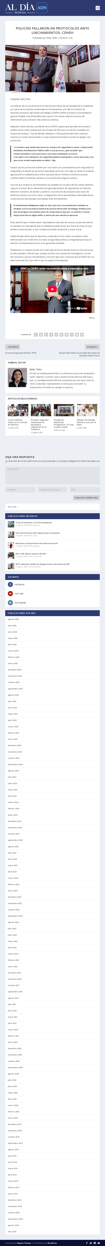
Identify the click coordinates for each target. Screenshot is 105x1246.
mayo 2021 (13, 1017)
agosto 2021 (13, 998)
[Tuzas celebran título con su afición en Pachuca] (18, 410)
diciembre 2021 (14, 973)
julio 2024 (12, 777)
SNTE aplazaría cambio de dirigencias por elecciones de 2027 (42, 564)
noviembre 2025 (15, 676)
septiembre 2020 (15, 1067)
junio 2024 (12, 783)
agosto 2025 (13, 695)
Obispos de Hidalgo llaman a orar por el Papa (86, 422)
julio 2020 (12, 1080)
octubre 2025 (13, 682)
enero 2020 (13, 1118)
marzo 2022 (13, 954)
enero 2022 (13, 966)
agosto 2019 (13, 1149)
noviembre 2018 (15, 1206)
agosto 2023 (13, 846)
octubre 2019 (13, 1137)
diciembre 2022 (14, 897)
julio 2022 (12, 928)
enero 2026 (13, 663)
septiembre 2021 (15, 991)
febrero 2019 (13, 1187)
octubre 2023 (13, 834)
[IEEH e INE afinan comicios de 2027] (11, 555)
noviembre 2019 (15, 1130)
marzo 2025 (13, 726)
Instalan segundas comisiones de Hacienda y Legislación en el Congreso (40, 424)
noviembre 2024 (15, 752)
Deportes (36, 525)
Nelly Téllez (51, 37)
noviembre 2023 (15, 827)
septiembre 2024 (15, 764)
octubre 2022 (13, 909)
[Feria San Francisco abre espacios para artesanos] (11, 534)
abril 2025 (12, 720)
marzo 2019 (13, 1181)
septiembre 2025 (15, 688)
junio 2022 (12, 935)
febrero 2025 (13, 733)
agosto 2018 (13, 1225)
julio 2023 (12, 853)
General (63, 37)
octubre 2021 (13, 985)
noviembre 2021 (15, 979)
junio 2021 (12, 1010)
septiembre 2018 (15, 1219)
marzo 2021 (13, 1029)
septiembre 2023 (15, 840)
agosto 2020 (13, 1074)
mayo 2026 (13, 638)
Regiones (36, 546)
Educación (37, 567)
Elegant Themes (24, 1243)
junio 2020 (12, 1086)
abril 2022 (12, 947)
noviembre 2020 (15, 1055)
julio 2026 (12, 625)
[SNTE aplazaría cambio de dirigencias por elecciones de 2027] (11, 566)
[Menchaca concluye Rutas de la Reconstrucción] (11, 545)
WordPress (52, 1243)
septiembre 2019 (15, 1143)
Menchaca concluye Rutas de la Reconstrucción (36, 543)
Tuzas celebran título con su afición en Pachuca (17, 422)
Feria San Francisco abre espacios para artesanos (37, 533)
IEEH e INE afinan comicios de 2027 (30, 553)
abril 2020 (12, 1099)
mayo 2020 (13, 1093)
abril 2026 (12, 644)
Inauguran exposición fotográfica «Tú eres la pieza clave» (64, 423)
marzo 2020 (13, 1105)
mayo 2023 (13, 865)
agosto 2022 (13, 922)
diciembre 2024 (14, 745)
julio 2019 (12, 1156)
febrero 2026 (13, 657)
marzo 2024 (13, 802)
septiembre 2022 (15, 916)
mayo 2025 (13, 714)
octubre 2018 (13, 1212)
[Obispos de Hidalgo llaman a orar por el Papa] (87, 410)
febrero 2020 (13, 1111)
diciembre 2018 (14, 1200)
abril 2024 (12, 796)
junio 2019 (12, 1162)
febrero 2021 (13, 1036)
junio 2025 (12, 707)
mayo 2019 (13, 1168)
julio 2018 (12, 1231)
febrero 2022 (13, 960)
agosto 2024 (13, 770)
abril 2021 (12, 1023)
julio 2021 (12, 1004)
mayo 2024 (13, 789)
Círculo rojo (37, 556)
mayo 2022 (13, 941)
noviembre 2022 (15, 903)
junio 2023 (12, 859)
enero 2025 (13, 739)
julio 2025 (12, 701)
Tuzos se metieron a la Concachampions (33, 522)
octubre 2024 (13, 758)
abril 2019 (12, 1175)
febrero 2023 (13, 884)
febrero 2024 (13, 808)
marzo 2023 (13, 878)
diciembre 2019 (14, 1124)
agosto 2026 (13, 619)
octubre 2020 (13, 1061)
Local (35, 536)
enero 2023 (13, 890)
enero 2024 (13, 815)
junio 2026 (12, 632)
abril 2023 (12, 871)
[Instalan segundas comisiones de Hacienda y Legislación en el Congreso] (41, 410)
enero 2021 (13, 1042)
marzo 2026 (13, 650)
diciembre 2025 (14, 669)
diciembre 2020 (14, 1048)
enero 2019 (13, 1193)
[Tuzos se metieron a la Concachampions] (11, 524)
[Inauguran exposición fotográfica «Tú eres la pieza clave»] (64, 410)
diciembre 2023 (14, 821)
